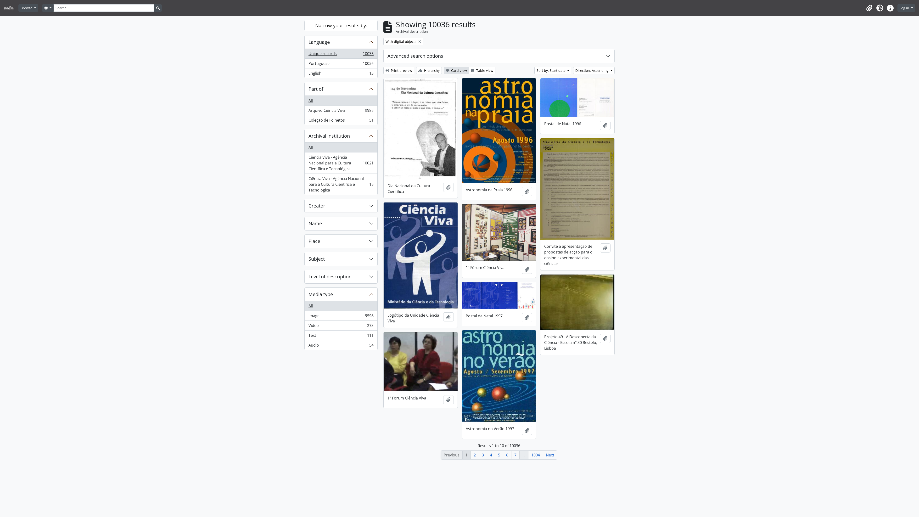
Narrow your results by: (341, 25)
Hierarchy (431, 70)
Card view (458, 70)
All (310, 100)
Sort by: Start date (551, 70)
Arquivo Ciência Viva (341, 111)
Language (319, 42)
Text (341, 336)
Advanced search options (415, 56)
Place (314, 241)
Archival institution (329, 136)
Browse (27, 8)
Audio (341, 346)
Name (315, 223)
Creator (316, 205)
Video (341, 327)
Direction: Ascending (592, 70)
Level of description (330, 276)
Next (550, 455)
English (341, 74)
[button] (869, 8)
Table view (484, 70)
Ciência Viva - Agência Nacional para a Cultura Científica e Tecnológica (341, 163)
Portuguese (341, 64)
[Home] (10, 8)
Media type (320, 294)
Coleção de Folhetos (341, 121)
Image (341, 317)
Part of (315, 89)
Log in (905, 8)
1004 (535, 455)
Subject (316, 259)
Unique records (341, 55)
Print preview (401, 70)
